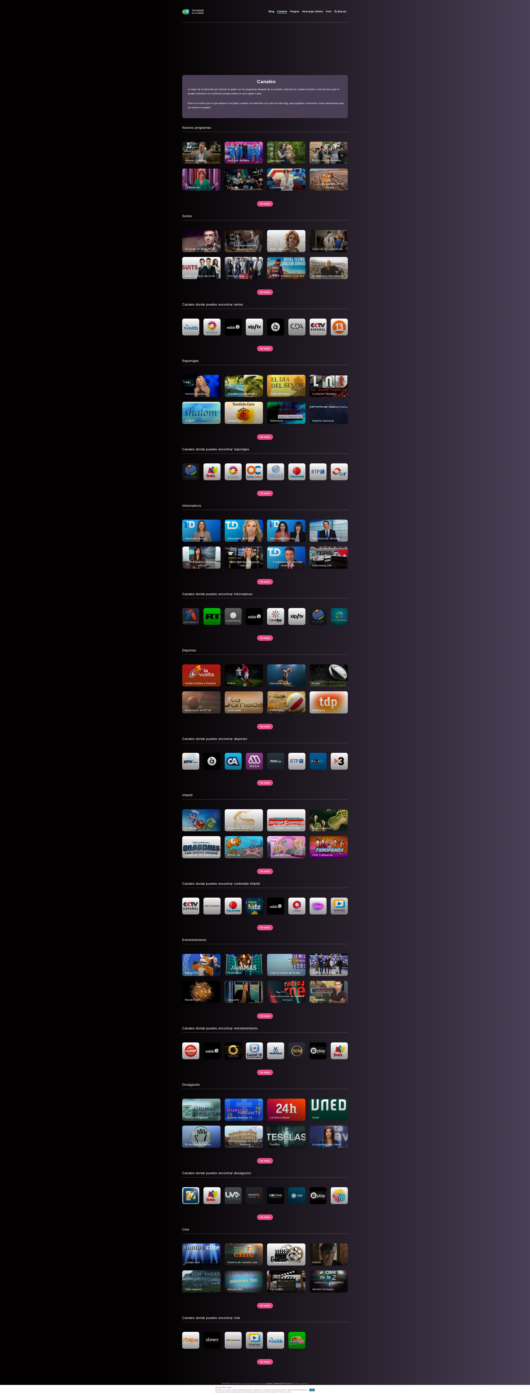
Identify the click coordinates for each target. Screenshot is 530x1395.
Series (187, 216)
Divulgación (191, 1084)
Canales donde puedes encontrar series (212, 304)
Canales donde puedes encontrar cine (211, 1318)
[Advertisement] (265, 43)
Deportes (189, 650)
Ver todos (265, 204)
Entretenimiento (194, 940)
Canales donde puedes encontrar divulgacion (216, 1173)
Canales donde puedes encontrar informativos (217, 594)
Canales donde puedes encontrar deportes (214, 739)
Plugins (295, 11)
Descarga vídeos (312, 11)
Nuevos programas (196, 127)
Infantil (187, 795)
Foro (329, 11)
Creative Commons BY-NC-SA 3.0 (279, 1383)
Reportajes (190, 361)
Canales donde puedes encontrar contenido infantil (221, 883)
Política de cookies (284, 1392)
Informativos (191, 505)
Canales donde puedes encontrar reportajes (215, 449)
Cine (185, 1229)
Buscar (341, 11)
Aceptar (312, 1390)
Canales (282, 11)
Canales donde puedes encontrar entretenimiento (220, 1028)
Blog (271, 11)
